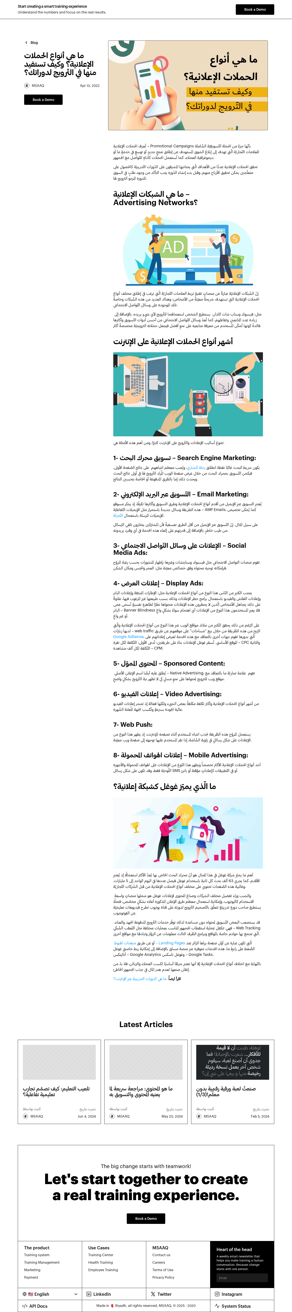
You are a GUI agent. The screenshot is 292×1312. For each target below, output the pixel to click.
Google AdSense (128, 636)
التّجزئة (118, 515)
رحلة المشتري (196, 467)
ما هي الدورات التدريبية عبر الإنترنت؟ (140, 978)
